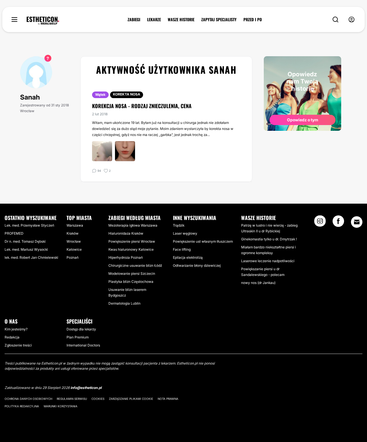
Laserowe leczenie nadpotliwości (267, 261)
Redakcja (12, 337)
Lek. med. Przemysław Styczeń (29, 225)
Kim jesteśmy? (16, 329)
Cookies (97, 398)
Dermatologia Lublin (124, 303)
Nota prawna (168, 398)
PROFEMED (14, 233)
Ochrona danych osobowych (28, 398)
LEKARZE (154, 19)
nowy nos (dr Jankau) (258, 283)
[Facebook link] (338, 222)
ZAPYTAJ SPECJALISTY (219, 19)
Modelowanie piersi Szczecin (131, 273)
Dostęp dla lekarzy (81, 329)
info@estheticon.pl (86, 387)
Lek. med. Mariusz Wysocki (26, 249)
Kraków (73, 233)
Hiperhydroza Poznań (125, 257)
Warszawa (75, 225)
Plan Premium (78, 337)
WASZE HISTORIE (181, 19)
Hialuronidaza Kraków (125, 233)
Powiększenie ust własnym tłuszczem (203, 241)
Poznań (73, 257)
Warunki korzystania (60, 406)
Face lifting (182, 249)
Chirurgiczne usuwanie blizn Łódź (135, 265)
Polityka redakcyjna (22, 406)
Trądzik (178, 225)
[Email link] (356, 222)
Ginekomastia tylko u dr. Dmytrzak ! (269, 239)
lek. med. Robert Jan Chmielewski (31, 257)
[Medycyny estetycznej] (43, 21)
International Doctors (83, 345)
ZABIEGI (134, 19)
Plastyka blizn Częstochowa (130, 281)
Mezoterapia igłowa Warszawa (132, 225)
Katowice (74, 249)
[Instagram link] (320, 222)
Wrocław (74, 241)
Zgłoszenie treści (18, 345)
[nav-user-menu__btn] (351, 19)
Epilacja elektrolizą (188, 257)
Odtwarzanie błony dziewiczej (197, 265)
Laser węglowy (185, 233)
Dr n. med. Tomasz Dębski (25, 241)
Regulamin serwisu (72, 398)
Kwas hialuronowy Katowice (131, 249)
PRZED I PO (252, 19)
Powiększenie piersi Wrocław (131, 241)
